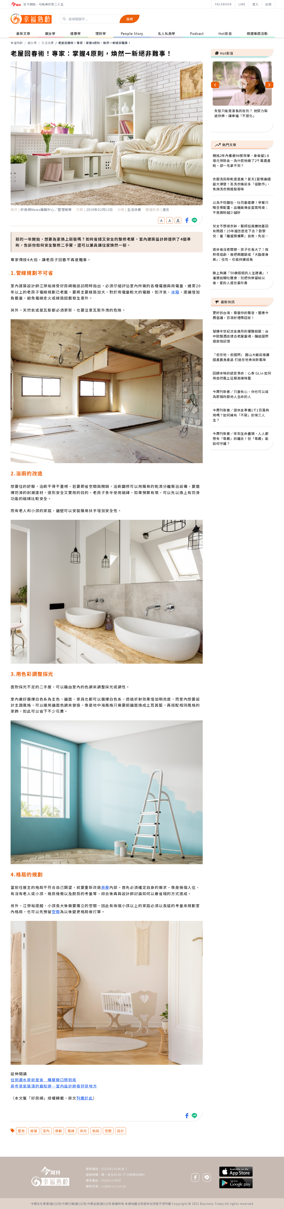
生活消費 (47, 43)
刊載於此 (85, 1098)
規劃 (58, 1130)
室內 (46, 1130)
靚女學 (32, 43)
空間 (56, 911)
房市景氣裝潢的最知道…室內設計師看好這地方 (54, 1086)
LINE (242, 4)
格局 (95, 1130)
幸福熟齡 (17, 43)
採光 (83, 1130)
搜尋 (129, 18)
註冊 (268, 4)
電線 (71, 1130)
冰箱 (175, 292)
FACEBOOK (223, 4)
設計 (120, 1130)
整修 (21, 1130)
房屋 (105, 887)
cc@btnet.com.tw (113, 1186)
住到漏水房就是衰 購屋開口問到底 (44, 1079)
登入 (255, 4)
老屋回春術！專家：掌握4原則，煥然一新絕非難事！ (94, 43)
